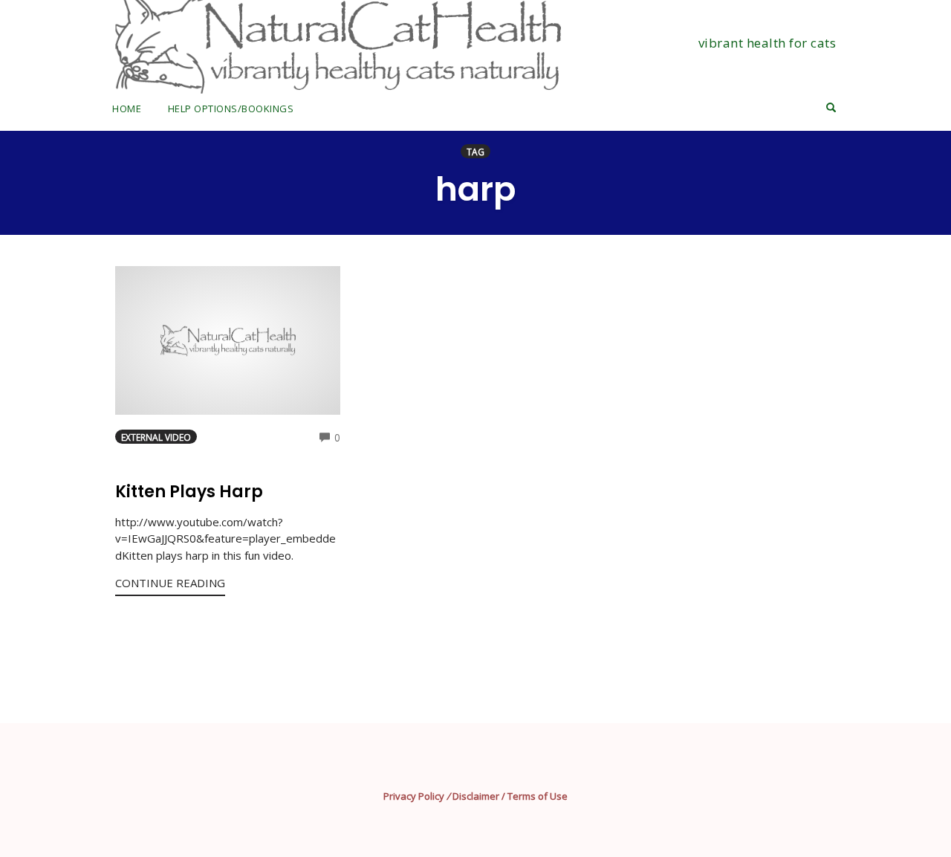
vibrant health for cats (767, 42)
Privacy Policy (413, 796)
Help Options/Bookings (231, 108)
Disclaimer (475, 796)
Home (126, 108)
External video (156, 437)
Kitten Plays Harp (189, 491)
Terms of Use (537, 796)
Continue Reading (170, 582)
